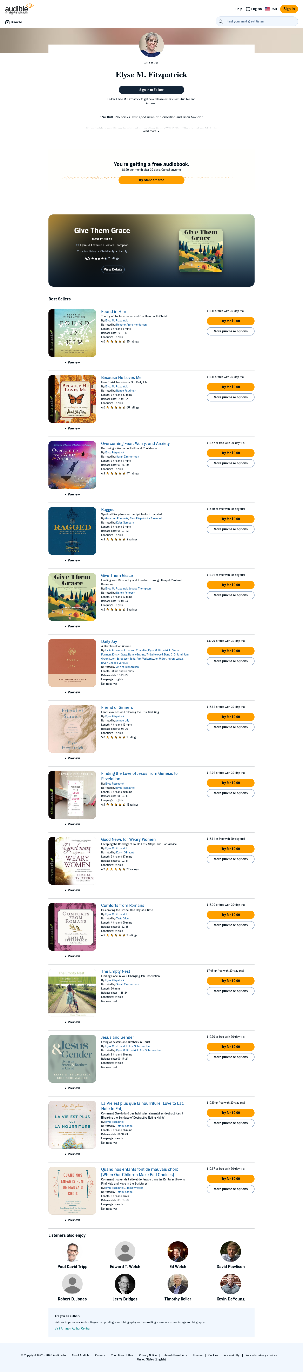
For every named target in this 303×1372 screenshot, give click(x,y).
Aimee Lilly (122, 720)
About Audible (80, 1355)
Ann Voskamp (145, 658)
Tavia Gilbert (123, 918)
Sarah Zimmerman (127, 456)
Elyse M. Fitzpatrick (116, 320)
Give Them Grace (117, 575)
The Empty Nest (115, 971)
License (197, 1355)
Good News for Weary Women (128, 839)
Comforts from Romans (122, 905)
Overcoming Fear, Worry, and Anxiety (135, 443)
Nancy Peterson (125, 592)
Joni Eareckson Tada (123, 658)
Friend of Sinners (117, 707)
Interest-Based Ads (175, 1355)
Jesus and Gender (117, 1037)
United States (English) (151, 1359)
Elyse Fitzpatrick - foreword (145, 518)
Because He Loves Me (121, 377)
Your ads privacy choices (261, 1355)
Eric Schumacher (139, 1046)
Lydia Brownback (115, 650)
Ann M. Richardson (127, 667)
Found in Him (113, 311)
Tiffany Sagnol (124, 1126)
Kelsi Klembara (125, 522)
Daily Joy (109, 641)
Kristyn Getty (119, 654)
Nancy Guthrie (136, 654)
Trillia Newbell (155, 654)
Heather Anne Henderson (131, 324)
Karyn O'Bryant (125, 852)
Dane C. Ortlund (173, 654)
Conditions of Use (122, 1355)
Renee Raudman (126, 390)
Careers (100, 1355)
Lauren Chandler (137, 650)
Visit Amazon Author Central (72, 1328)
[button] (151, 131)
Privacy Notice (148, 1355)
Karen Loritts (175, 658)
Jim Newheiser (134, 1188)
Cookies (213, 1355)
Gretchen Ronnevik (116, 518)
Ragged (108, 509)
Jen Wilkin (160, 658)
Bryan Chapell (109, 663)
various (123, 663)
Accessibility (232, 1355)
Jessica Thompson (140, 588)
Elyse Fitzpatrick (114, 452)
